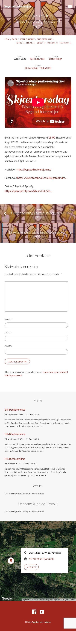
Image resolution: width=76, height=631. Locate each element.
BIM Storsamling (15, 458)
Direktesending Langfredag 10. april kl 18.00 (36, 234)
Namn (8, 319)
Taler (14, 39)
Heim (7, 39)
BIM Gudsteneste (15, 409)
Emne (19, 43)
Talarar (51, 43)
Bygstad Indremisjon (17, 6)
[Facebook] (34, 612)
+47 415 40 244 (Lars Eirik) (41, 558)
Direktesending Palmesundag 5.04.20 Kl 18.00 (39, 215)
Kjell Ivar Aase (37, 58)
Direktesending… (45, 39)
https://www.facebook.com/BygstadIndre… (42, 177)
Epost (8, 333)
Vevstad (8, 346)
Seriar (29, 43)
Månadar (64, 43)
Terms (72, 600)
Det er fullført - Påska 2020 (38, 68)
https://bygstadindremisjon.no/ (33, 169)
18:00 (51, 137)
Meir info (31, 567)
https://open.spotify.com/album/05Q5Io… (28, 191)
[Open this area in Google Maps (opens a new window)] (7, 598)
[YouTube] (42, 612)
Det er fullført (27, 39)
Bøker (40, 43)
